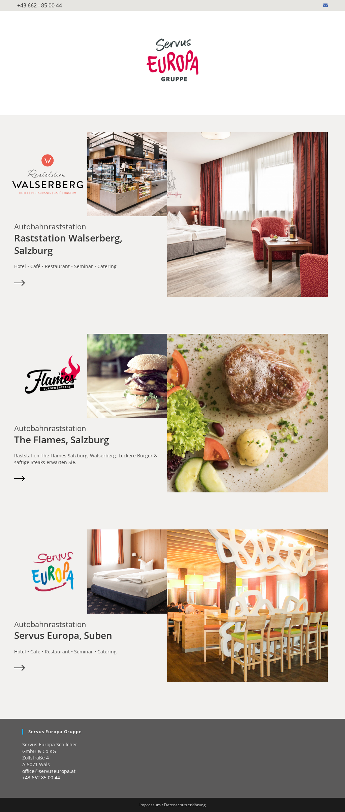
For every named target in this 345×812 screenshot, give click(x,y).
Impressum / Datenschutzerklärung (172, 805)
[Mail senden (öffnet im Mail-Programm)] (324, 5)
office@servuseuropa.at (48, 771)
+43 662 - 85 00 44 (39, 5)
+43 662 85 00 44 (41, 777)
